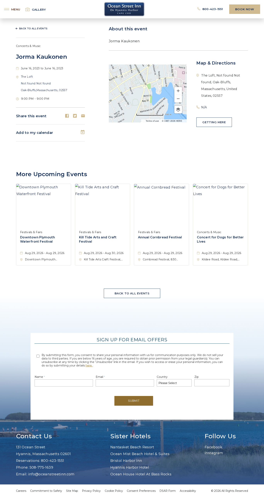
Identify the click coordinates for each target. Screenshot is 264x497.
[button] (44, 83)
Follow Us (220, 436)
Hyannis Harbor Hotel (129, 467)
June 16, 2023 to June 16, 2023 (42, 68)
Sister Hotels (130, 436)
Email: (21, 474)
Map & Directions (216, 63)
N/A (204, 107)
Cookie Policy (114, 491)
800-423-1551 (213, 9)
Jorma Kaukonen (41, 56)
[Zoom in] (178, 91)
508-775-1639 (41, 467)
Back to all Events (33, 28)
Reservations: (28, 461)
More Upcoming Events (51, 174)
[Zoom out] (178, 99)
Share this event (31, 116)
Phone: (22, 467)
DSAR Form (167, 491)
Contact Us (34, 436)
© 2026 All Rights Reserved (229, 491)
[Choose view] (178, 109)
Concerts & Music (28, 46)
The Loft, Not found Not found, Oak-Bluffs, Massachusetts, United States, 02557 (220, 86)
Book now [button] (244, 9)
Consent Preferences (141, 491)
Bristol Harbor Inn (126, 461)
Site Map (72, 491)
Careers (21, 491)
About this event (128, 28)
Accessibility (188, 491)
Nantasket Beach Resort (132, 447)
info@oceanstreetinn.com (51, 474)
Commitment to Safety (46, 491)
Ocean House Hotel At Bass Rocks (140, 474)
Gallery (39, 9)
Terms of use (152, 121)
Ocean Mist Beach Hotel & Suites (139, 454)
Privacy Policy (91, 491)
